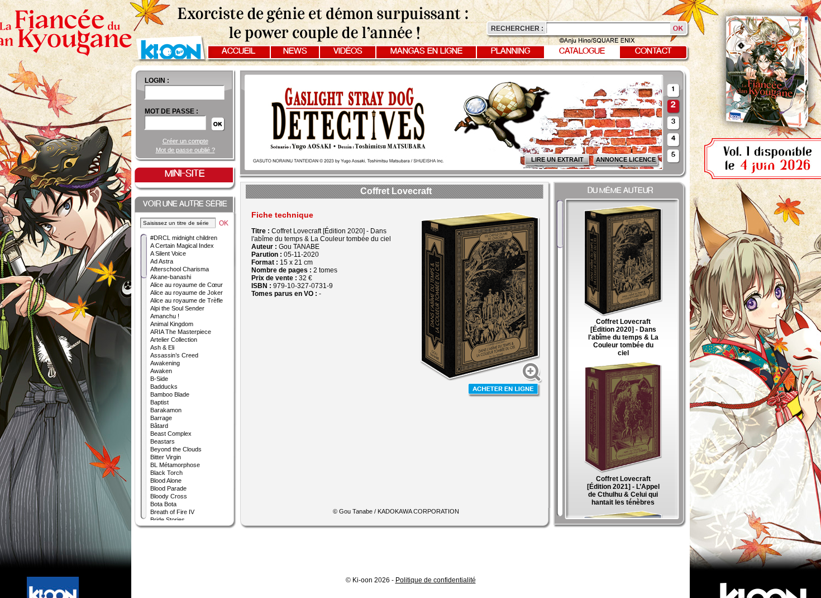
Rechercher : (517, 28)
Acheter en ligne (504, 390)
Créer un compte (185, 141)
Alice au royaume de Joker (186, 292)
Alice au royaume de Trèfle (186, 300)
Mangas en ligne (426, 51)
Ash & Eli (162, 347)
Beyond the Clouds (176, 449)
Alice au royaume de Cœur (186, 284)
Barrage (161, 418)
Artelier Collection (173, 339)
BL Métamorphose (175, 465)
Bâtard (159, 425)
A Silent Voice (168, 253)
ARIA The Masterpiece (180, 331)
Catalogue (582, 51)
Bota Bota (163, 504)
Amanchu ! (164, 316)
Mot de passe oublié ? (185, 150)
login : (157, 80)
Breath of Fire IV (172, 511)
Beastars (162, 441)
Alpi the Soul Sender (177, 308)
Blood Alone (166, 480)
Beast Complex (171, 433)
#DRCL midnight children (183, 237)
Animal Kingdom (171, 324)
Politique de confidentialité (435, 580)
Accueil (238, 51)
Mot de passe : (171, 111)
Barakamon (166, 410)
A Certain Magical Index (182, 245)
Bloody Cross (168, 496)
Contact (653, 51)
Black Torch (166, 472)
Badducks (164, 386)
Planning (510, 51)
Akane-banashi (170, 277)
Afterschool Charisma (179, 269)
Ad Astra (161, 261)
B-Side (159, 378)
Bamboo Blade (169, 394)
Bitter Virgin (165, 457)
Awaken (161, 371)
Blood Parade (168, 488)
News (295, 51)
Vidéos (347, 51)
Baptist (159, 402)
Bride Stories (167, 519)
